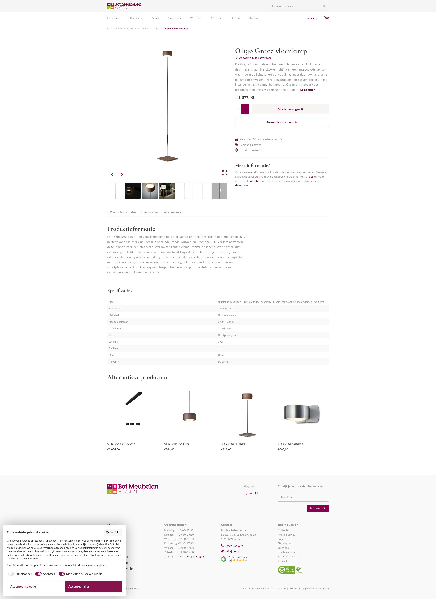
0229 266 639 (234, 545)
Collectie (112, 17)
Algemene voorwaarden (316, 588)
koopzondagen (195, 556)
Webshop (195, 17)
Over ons (254, 17)
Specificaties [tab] (150, 212)
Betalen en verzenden (254, 588)
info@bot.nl (233, 551)
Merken (235, 17)
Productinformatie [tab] (123, 212)
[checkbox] (19, 574)
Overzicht (114, 532)
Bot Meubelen (115, 28)
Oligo (156, 28)
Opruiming (136, 17)
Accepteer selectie (23, 586)
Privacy (272, 588)
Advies (214, 17)
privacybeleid (99, 565)
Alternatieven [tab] (173, 212)
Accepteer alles (78, 586)
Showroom (174, 17)
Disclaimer (294, 588)
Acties (155, 17)
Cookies (282, 588)
